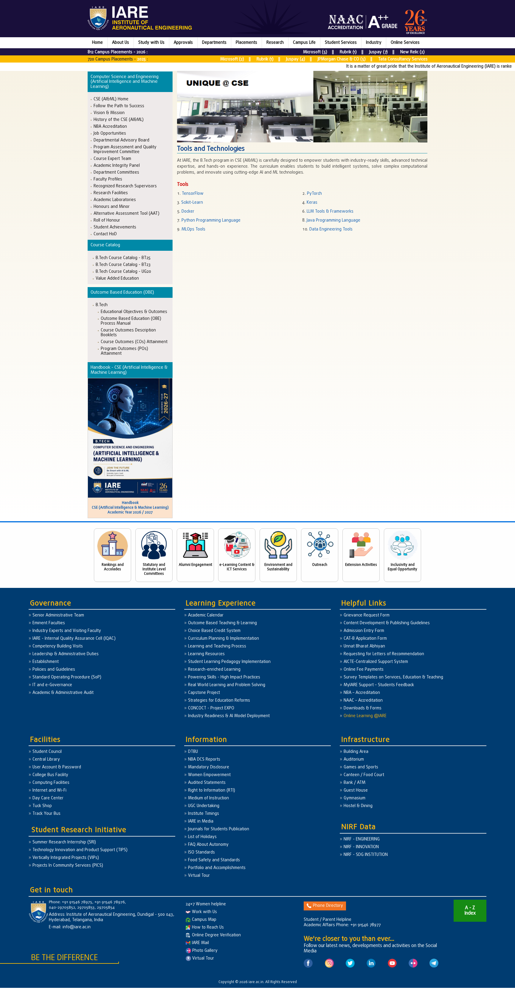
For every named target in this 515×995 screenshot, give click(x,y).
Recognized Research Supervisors (125, 186)
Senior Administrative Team (58, 615)
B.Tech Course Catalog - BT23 (123, 264)
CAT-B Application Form (365, 639)
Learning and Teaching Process (217, 646)
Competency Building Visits (57, 646)
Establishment (45, 662)
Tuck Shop (42, 806)
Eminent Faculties (48, 623)
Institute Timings (203, 814)
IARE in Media (200, 821)
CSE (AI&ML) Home (111, 99)
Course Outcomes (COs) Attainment (134, 342)
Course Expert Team (112, 158)
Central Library (46, 759)
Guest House (356, 790)
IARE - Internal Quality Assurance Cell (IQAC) (74, 639)
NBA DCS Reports (204, 759)
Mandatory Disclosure (208, 767)
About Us (120, 43)
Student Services (341, 43)
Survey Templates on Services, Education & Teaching (393, 677)
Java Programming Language (333, 220)
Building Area (356, 752)
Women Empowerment (209, 775)
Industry (373, 43)
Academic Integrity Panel (117, 165)
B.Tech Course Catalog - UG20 (123, 271)
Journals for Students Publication (218, 829)
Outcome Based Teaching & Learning (222, 623)
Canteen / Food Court (364, 775)
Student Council (47, 752)
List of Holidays (202, 837)
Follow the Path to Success (119, 106)
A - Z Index (470, 910)
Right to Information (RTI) (211, 790)
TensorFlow (193, 194)
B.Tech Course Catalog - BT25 (123, 258)
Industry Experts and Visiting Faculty (66, 631)
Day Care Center (47, 798)
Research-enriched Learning (214, 670)
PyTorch (314, 194)
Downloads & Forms (362, 708)
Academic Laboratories (115, 200)
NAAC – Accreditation (363, 700)
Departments (214, 43)
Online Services (405, 43)
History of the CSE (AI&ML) (119, 119)
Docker (188, 211)
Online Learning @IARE (365, 716)
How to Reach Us (208, 927)
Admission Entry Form (364, 631)
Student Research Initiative (79, 830)
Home (97, 43)
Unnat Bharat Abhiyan (364, 646)
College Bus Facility (50, 775)
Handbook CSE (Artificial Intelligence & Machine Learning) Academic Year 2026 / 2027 (130, 507)
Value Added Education (117, 278)
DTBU (193, 752)
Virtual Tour (199, 876)
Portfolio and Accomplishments (217, 868)
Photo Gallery (204, 951)
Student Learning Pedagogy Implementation (229, 662)
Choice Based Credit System (214, 631)
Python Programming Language (211, 220)
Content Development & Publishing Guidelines (387, 623)
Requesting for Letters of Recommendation (384, 654)
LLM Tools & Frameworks (330, 211)
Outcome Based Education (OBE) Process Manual (131, 321)
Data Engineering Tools (331, 229)
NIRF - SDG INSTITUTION (366, 855)
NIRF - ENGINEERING (362, 839)
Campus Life (304, 43)
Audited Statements (207, 783)
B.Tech (102, 305)
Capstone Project (204, 693)
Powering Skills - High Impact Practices (224, 677)
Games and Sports (361, 767)
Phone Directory (328, 906)
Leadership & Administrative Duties (65, 654)
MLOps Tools (193, 229)
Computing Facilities (50, 783)
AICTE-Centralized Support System (376, 662)
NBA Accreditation (110, 126)
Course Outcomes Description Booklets (128, 332)
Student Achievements (115, 227)
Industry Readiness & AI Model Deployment (229, 716)
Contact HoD (105, 234)
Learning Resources (206, 654)
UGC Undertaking (203, 806)
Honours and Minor (112, 206)
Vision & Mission (109, 113)
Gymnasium (354, 798)
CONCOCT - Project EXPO (211, 708)
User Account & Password (56, 767)
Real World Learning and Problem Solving (226, 685)
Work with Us (204, 912)
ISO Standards (201, 852)
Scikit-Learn (192, 203)
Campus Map (204, 920)
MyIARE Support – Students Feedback (379, 685)
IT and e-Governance (52, 685)
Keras (312, 203)
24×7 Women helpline (206, 904)
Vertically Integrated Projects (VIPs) (65, 858)
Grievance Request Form (367, 615)
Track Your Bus (46, 814)
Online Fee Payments (364, 670)
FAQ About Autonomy (208, 845)
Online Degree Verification (216, 935)
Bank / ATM (354, 783)
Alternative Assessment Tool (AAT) (126, 213)
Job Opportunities (110, 133)
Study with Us (151, 43)
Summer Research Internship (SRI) (64, 842)
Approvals (183, 43)
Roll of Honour (107, 220)
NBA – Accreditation (362, 693)
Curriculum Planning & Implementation (223, 639)
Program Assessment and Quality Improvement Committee (125, 149)
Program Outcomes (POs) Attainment (124, 351)
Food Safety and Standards (214, 860)
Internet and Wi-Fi (49, 790)
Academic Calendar (206, 615)
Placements (246, 43)
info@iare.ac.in (77, 927)
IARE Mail (200, 943)
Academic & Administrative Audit (63, 693)
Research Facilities (111, 193)
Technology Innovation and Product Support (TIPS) (80, 850)
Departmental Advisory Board (121, 140)
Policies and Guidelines (53, 670)
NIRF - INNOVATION (361, 847)
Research (275, 43)
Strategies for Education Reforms (219, 700)
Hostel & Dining (358, 806)
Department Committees (116, 172)
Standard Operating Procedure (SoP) (66, 677)
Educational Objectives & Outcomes (134, 311)
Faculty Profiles (108, 179)
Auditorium (354, 759)
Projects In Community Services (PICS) (67, 865)
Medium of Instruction (208, 798)
